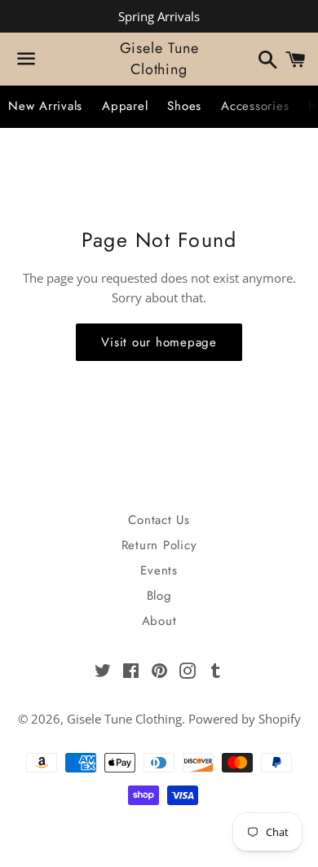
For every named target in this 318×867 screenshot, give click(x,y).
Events (159, 570)
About (159, 621)
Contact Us (159, 520)
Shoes (184, 106)
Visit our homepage (159, 342)
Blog (159, 596)
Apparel (125, 106)
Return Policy (159, 545)
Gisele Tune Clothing (159, 58)
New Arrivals (45, 106)
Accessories (255, 106)
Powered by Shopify (244, 719)
